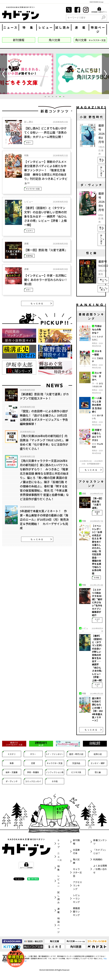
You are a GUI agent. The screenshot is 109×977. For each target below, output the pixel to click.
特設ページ (98, 29)
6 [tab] (64, 96)
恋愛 (33, 763)
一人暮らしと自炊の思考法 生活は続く (97, 404)
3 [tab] (53, 96)
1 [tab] (45, 96)
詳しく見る (101, 171)
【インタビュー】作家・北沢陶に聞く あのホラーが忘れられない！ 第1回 (46, 279)
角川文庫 (76, 861)
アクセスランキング (77, 885)
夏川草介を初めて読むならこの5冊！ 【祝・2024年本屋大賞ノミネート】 (97, 709)
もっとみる (37, 303)
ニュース (10, 27)
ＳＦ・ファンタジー (55, 754)
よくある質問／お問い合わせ (100, 869)
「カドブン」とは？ (100, 851)
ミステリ (29, 230)
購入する (101, 160)
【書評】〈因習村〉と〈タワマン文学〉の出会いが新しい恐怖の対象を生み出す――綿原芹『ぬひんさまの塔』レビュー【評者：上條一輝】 (45, 216)
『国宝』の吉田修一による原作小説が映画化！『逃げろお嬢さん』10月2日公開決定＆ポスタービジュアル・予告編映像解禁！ (44, 417)
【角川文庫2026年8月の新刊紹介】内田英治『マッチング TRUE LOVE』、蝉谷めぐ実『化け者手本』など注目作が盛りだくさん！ (44, 442)
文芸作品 (29, 255)
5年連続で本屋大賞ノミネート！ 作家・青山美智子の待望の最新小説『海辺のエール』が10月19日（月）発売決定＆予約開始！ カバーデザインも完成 (44, 519)
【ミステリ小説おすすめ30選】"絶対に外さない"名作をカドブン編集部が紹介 (97, 602)
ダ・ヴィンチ (12, 781)
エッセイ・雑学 (98, 763)
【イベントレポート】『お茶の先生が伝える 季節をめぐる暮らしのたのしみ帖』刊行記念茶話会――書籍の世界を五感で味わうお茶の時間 (97, 549)
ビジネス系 (76, 772)
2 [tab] (49, 96)
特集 (58, 867)
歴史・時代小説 (76, 754)
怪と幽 (98, 772)
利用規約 (97, 859)
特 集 (28, 27)
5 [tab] (60, 96)
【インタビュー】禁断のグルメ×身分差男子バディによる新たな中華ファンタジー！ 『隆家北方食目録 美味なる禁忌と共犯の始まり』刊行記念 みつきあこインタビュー (45, 172)
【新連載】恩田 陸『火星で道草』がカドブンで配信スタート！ (44, 396)
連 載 (80, 27)
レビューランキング (76, 898)
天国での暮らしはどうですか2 (97, 435)
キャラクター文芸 (33, 188)
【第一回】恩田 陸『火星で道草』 (45, 250)
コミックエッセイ (33, 781)
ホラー (28, 142)
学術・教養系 (33, 772)
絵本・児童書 (12, 772)
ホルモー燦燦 (97, 352)
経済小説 (98, 754)
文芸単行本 (76, 851)
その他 (96, 577)
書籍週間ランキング (76, 911)
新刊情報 (76, 841)
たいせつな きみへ (97, 376)
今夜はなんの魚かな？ (97, 329)
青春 (12, 763)
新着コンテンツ (100, 841)
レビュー (45, 27)
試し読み (62, 27)
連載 (58, 910)
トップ (58, 843)
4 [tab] (56, 96)
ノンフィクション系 (55, 772)
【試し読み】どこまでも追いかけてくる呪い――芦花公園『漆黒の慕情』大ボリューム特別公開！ (45, 132)
